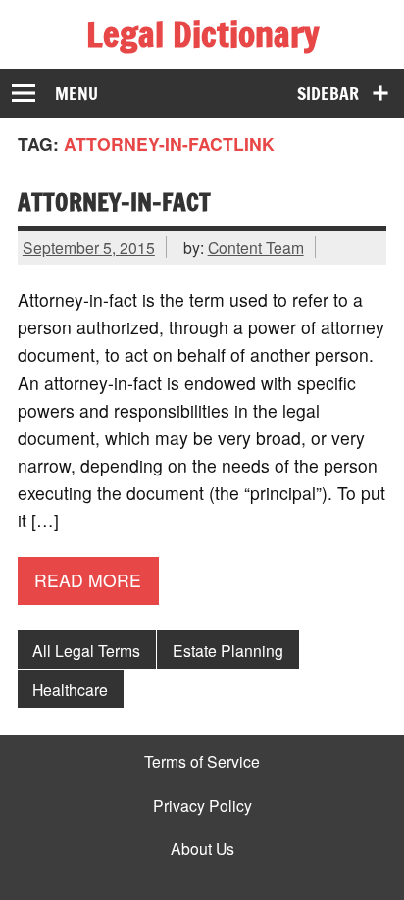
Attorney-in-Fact (114, 201)
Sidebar (328, 93)
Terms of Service (202, 762)
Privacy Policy (202, 806)
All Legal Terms (86, 650)
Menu (76, 93)
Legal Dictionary (202, 34)
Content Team (256, 247)
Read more (87, 580)
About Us (202, 849)
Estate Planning (228, 650)
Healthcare (70, 689)
